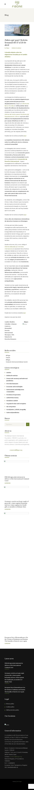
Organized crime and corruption (16, 403)
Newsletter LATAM (12, 400)
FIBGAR (8, 357)
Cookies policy (10, 707)
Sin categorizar (11, 406)
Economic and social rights (14, 386)
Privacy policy (10, 703)
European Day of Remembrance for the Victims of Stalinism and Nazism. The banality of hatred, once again (16, 639)
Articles (8, 372)
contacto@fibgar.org (15, 450)
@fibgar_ (8, 360)
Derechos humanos (12, 383)
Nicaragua (8, 335)
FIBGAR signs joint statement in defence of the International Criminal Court (17, 478)
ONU (12, 335)
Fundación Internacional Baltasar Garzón (17, 362)
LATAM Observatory (12, 397)
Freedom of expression (13, 394)
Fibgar (8, 48)
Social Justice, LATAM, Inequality (16, 409)
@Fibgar (8, 355)
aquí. (25, 136)
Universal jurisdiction (12, 412)
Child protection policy (12, 710)
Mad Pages (19, 781)
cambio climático (10, 322)
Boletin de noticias (16, 48)
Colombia (7, 324)
